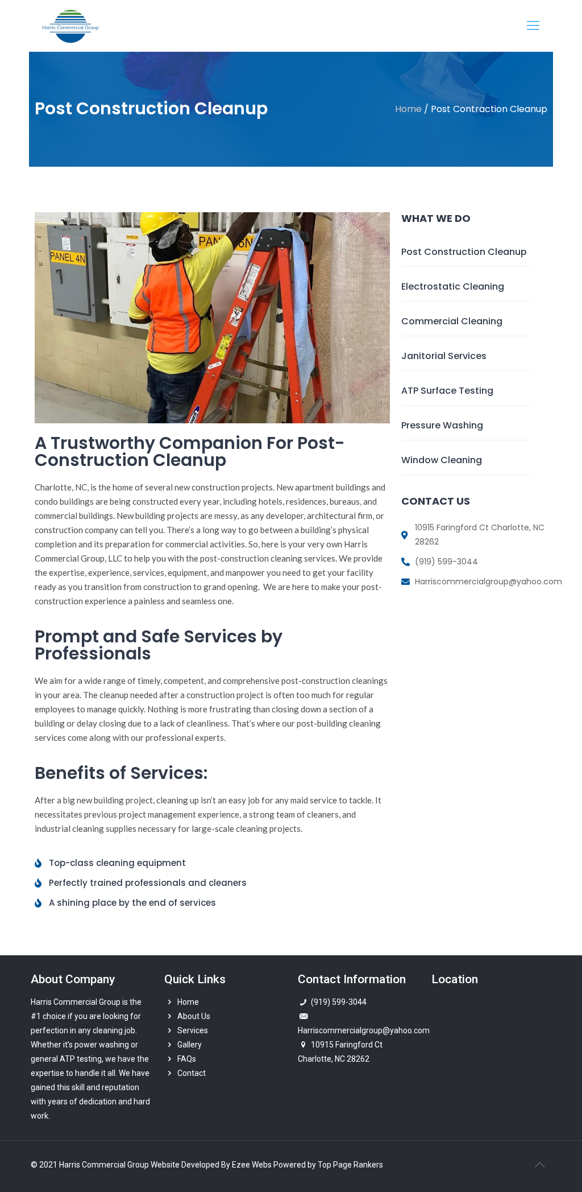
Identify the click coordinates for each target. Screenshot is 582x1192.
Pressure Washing (442, 425)
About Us (193, 1016)
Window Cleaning (441, 460)
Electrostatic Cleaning (452, 286)
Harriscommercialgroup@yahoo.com (364, 1030)
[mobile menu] (533, 25)
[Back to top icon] (539, 1165)
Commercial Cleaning (451, 321)
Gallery (189, 1044)
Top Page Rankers (350, 1164)
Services (192, 1030)
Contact (191, 1073)
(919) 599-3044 (339, 1002)
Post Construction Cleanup (464, 251)
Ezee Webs (252, 1164)
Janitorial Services (444, 355)
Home (188, 1002)
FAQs (186, 1058)
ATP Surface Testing (447, 390)
